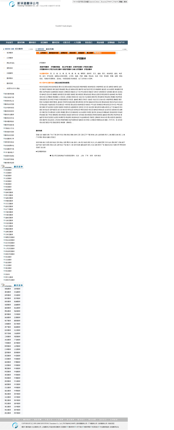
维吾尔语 (75, 97)
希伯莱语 (101, 97)
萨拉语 (115, 102)
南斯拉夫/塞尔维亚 (61, 76)
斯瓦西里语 (105, 94)
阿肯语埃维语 (97, 115)
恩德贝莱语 (56, 122)
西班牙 (89, 73)
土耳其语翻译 (10, 248)
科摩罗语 (62, 117)
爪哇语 (84, 99)
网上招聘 (90, 53)
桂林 (78, 145)
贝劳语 (80, 107)
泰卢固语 (119, 94)
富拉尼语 (74, 105)
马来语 (95, 92)
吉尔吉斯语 (110, 89)
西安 (89, 142)
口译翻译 (10, 58)
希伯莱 (106, 76)
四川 (106, 135)
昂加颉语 (42, 115)
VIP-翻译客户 (9, 152)
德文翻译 (8, 262)
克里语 (56, 107)
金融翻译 (17, 305)
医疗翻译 (17, 324)
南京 (54, 142)
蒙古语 (115, 92)
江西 (82, 135)
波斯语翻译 (9, 232)
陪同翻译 (8, 346)
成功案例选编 (9, 94)
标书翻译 (17, 343)
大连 (92, 145)
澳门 (116, 142)
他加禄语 (112, 94)
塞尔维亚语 (79, 94)
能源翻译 (17, 327)
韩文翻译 (8, 271)
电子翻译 (8, 321)
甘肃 (47, 135)
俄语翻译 (8, 184)
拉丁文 (80, 79)
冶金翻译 (17, 333)
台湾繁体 (49, 97)
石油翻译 (17, 292)
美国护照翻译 (44, 67)
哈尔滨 (110, 145)
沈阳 (64, 142)
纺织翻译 (8, 330)
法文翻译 (8, 265)
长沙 (92, 142)
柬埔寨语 (98, 89)
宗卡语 (113, 105)
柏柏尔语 (92, 102)
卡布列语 (67, 105)
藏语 (80, 99)
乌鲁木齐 (116, 145)
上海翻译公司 (46, 427)
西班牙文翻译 (10, 280)
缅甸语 (43, 94)
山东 (95, 135)
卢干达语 (93, 105)
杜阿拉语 (77, 110)
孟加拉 (59, 79)
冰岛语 (120, 120)
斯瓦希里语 (79, 102)
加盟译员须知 (9, 156)
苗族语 (72, 92)
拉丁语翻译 (9, 209)
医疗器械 (8, 333)
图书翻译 (8, 314)
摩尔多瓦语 (107, 105)
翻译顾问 (10, 78)
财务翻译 (8, 301)
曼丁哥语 (49, 115)
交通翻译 (17, 317)
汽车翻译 (17, 314)
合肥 (58, 145)
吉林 (75, 135)
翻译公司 (84, 423)
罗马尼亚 (50, 76)
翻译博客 (87, 427)
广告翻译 (17, 340)
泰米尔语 (42, 97)
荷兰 (103, 73)
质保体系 (72, 53)
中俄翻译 (17, 378)
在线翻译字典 (9, 149)
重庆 (40, 137)
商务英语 (111, 423)
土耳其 (71, 76)
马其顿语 (109, 92)
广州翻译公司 (92, 423)
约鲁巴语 (44, 112)
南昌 (85, 142)
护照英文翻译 (88, 67)
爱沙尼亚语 (69, 87)
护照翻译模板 (55, 67)
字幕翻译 (8, 343)
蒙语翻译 (8, 190)
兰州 (106, 142)
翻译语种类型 (9, 111)
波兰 (44, 76)
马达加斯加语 (84, 117)
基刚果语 (55, 115)
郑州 (99, 145)
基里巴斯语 (53, 102)
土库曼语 (68, 97)
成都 (99, 142)
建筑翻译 (17, 321)
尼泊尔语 (49, 94)
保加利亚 (110, 73)
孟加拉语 (100, 112)
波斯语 (111, 87)
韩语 (111, 102)
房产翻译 (8, 327)
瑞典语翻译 (9, 198)
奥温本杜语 (76, 117)
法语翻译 (8, 178)
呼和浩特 (123, 145)
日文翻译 (8, 260)
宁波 (64, 145)
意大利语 (51, 99)
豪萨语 (81, 89)
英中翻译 (17, 394)
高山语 (68, 89)
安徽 (37, 135)
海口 (44, 142)
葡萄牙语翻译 (10, 237)
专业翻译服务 (104, 427)
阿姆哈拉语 (100, 120)
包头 (61, 145)
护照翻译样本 (44, 69)
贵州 (58, 135)
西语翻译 (8, 381)
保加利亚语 (91, 87)
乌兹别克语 (52, 105)
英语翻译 (8, 170)
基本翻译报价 (9, 121)
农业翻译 (8, 340)
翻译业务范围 (9, 104)
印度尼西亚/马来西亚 (70, 79)
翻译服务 (29, 427)
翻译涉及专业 (9, 118)
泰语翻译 (8, 181)
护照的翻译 (88, 69)
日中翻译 (17, 397)
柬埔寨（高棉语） (67, 122)
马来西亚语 (102, 92)
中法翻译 (17, 381)
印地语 (56, 99)
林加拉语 (101, 110)
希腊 (111, 76)
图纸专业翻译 (9, 114)
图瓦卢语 (49, 122)
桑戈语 (61, 105)
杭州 (51, 142)
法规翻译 (8, 324)
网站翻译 (8, 311)
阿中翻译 (17, 413)
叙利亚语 (61, 94)
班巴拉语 (70, 110)
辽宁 (85, 135)
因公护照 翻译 (67, 67)
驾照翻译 (17, 336)
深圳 (37, 142)
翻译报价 (43, 151)
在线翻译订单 (9, 139)
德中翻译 (17, 403)
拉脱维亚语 (55, 92)
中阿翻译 (17, 387)
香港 (44, 137)
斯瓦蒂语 (111, 115)
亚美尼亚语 (43, 99)
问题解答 (10, 73)
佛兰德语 (56, 89)
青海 (92, 135)
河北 (61, 135)
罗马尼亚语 (84, 92)
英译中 (7, 274)
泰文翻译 (8, 407)
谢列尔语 (75, 115)
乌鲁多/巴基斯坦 (49, 79)
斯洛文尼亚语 (96, 94)
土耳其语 (62, 97)
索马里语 (98, 107)
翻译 (23, 427)
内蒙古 (48, 137)
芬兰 (94, 73)
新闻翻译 (17, 352)
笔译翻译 (10, 53)
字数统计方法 (9, 128)
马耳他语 (81, 115)
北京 (40, 135)
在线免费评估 (9, 145)
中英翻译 (17, 375)
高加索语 (62, 89)
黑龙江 (53, 137)
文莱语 (58, 112)
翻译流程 (10, 83)
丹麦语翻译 (9, 212)
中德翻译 (17, 372)
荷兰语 (92, 89)
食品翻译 (17, 308)
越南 (99, 73)
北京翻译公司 (36, 427)
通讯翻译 (8, 292)
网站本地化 (10, 63)
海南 (106, 145)
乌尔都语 (88, 97)
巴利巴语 (66, 102)
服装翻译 (8, 308)
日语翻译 (8, 173)
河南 (64, 135)
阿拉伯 (91, 76)
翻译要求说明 (9, 163)
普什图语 (67, 94)
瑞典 (76, 76)
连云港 (43, 147)
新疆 (113, 135)
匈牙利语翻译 (10, 246)
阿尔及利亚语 (53, 87)
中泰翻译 (17, 368)
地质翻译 (8, 305)
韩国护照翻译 (67, 69)
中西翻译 (17, 359)
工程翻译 (8, 336)
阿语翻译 (8, 372)
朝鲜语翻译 (9, 192)
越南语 (76, 99)
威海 (82, 145)
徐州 (75, 145)
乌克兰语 (81, 97)
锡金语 (116, 107)
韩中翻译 (17, 400)
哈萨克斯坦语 (73, 120)
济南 (120, 142)
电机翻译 (17, 311)
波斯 (116, 76)
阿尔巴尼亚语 (44, 87)
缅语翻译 (8, 384)
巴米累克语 (52, 112)
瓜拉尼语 (51, 120)
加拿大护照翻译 (77, 69)
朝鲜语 (116, 87)
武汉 (82, 142)
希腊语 (113, 97)
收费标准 (64, 53)
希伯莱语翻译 (10, 251)
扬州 (85, 145)
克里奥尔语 (115, 110)
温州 (75, 142)
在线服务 (81, 53)
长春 (71, 142)
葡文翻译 (8, 400)
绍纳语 (87, 105)
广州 (37, 137)
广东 (51, 135)
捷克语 (104, 89)
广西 (54, 135)
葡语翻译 (8, 368)
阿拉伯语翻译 (10, 240)
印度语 (89, 112)
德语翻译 (8, 176)
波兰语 (106, 87)
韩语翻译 (8, 187)
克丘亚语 (91, 107)
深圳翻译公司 (102, 423)
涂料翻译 (17, 289)
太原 (54, 145)
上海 (109, 135)
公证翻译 (17, 349)
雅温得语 (75, 112)
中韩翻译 (17, 365)
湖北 (68, 135)
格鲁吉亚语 (74, 89)
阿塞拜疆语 (83, 87)
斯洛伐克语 (87, 94)
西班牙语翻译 (10, 254)
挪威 (85, 76)
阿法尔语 (98, 102)
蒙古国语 (72, 102)
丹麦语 (43, 89)
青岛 (89, 145)
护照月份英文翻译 (55, 69)
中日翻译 (17, 384)
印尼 (101, 76)
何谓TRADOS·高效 (13, 88)
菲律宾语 (49, 89)
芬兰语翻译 (9, 204)
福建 (44, 135)
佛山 (61, 142)
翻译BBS (72, 427)
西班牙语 (94, 97)
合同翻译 (17, 346)
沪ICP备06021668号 (69, 423)
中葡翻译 (17, 362)
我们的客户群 (9, 97)
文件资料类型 (9, 108)
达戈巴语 (108, 110)
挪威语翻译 (9, 229)
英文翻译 (8, 257)
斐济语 (94, 112)
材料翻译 (8, 295)
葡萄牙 (83, 73)
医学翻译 (17, 298)
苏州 (58, 142)
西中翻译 (17, 410)
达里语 (56, 117)
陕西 (102, 135)
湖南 (71, 135)
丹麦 (81, 76)
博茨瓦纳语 (84, 110)
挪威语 (55, 94)
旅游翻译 (8, 317)
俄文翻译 (8, 268)
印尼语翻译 (9, 223)
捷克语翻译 (9, 206)
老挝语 (61, 92)
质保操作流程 (9, 132)
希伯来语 (107, 97)
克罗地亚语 (47, 92)
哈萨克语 (87, 89)
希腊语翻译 (9, 201)
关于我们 (79, 427)
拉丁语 (77, 92)
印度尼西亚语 (63, 99)
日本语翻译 (9, 234)
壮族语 (90, 99)
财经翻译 (8, 298)
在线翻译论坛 (114, 427)
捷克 (115, 73)
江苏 (78, 135)
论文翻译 (17, 330)
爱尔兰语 (62, 87)
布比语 (90, 110)
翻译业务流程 (9, 135)
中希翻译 (17, 391)
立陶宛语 (67, 92)
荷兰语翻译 (9, 195)
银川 (40, 145)
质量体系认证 (9, 101)
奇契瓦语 (67, 107)
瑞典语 (73, 94)
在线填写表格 (9, 159)
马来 (96, 76)
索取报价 (10, 68)
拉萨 (37, 145)
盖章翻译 (8, 352)
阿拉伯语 (76, 87)
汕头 (109, 142)
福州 (44, 145)
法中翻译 (17, 407)
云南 (116, 135)
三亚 (71, 145)
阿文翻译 (8, 403)
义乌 (95, 142)
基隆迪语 (106, 112)
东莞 (47, 142)
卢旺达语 (119, 105)
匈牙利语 (119, 97)
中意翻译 (17, 356)
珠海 (40, 142)
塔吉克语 (42, 122)
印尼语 (71, 99)
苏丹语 (86, 102)
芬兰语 (85, 107)
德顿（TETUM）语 (110, 120)
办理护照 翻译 (77, 67)
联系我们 (95, 427)
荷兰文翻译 (9, 277)
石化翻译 (17, 295)
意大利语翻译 (10, 243)
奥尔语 (64, 110)
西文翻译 (8, 413)
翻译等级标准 (9, 125)
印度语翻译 (9, 215)
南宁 (123, 142)
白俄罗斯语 (99, 87)
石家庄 (38, 147)
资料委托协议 (9, 142)
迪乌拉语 (46, 110)
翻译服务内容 (53, 53)
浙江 (120, 135)
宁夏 (89, 135)
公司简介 (43, 53)
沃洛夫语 (102, 99)
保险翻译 (8, 289)
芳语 (57, 105)
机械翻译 (17, 301)
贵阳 (47, 145)
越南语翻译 (9, 218)
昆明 (102, 142)
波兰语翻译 (9, 226)
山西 (99, 135)
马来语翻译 (9, 220)
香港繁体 (55, 97)
